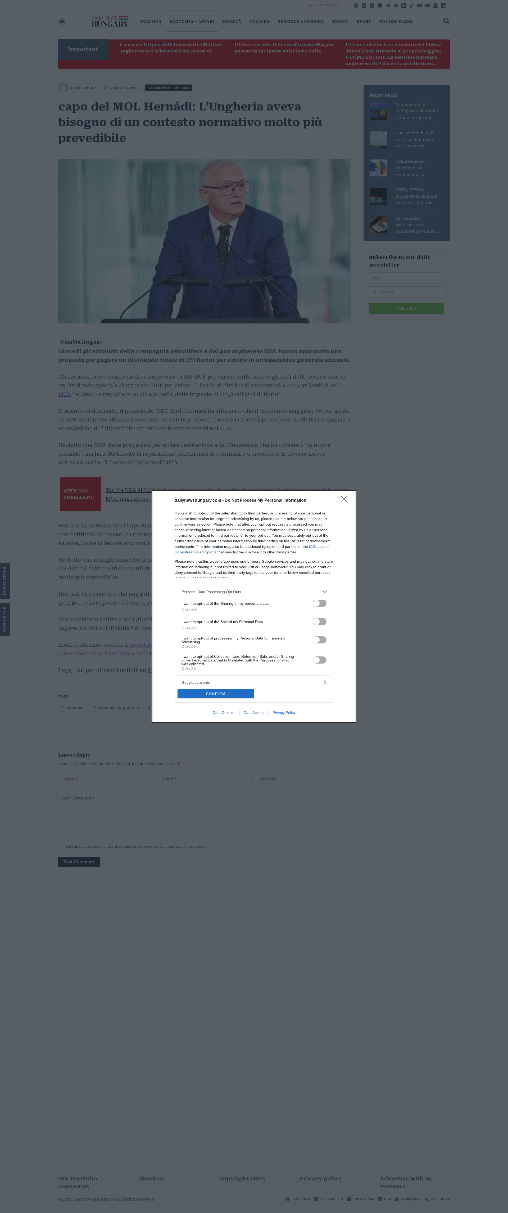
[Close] (346, 501)
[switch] (319, 603)
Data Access (254, 712)
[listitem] (254, 591)
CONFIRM (216, 694)
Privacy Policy (284, 712)
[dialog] (254, 606)
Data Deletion (224, 712)
